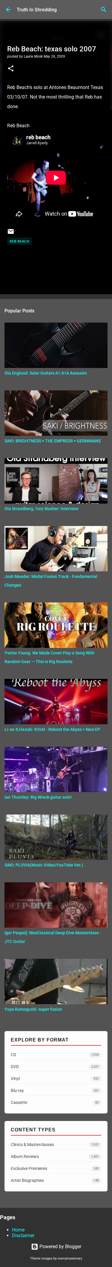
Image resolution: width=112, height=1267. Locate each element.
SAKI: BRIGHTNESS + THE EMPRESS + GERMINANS (52, 440)
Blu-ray (55, 1090)
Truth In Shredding (37, 10)
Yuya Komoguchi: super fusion (33, 1009)
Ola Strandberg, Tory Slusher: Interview (41, 508)
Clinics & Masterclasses (55, 1144)
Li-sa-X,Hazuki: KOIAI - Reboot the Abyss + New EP (52, 729)
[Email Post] (10, 233)
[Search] (103, 9)
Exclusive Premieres (55, 1168)
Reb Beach (19, 241)
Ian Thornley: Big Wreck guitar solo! (38, 797)
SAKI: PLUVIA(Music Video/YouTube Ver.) (43, 865)
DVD (55, 1066)
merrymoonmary (70, 1258)
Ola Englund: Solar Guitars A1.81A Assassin (45, 373)
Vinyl (55, 1078)
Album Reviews (55, 1156)
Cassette (55, 1102)
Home (18, 1230)
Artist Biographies (55, 1180)
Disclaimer (23, 1235)
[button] (10, 69)
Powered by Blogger (59, 1246)
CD (55, 1054)
